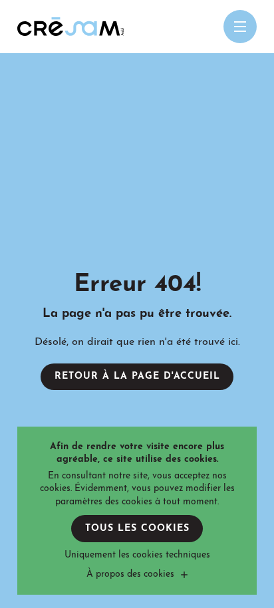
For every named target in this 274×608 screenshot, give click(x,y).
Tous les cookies (137, 529)
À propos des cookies (130, 574)
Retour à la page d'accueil (137, 376)
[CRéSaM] (70, 26)
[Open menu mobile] (240, 26)
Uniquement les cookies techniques (137, 555)
